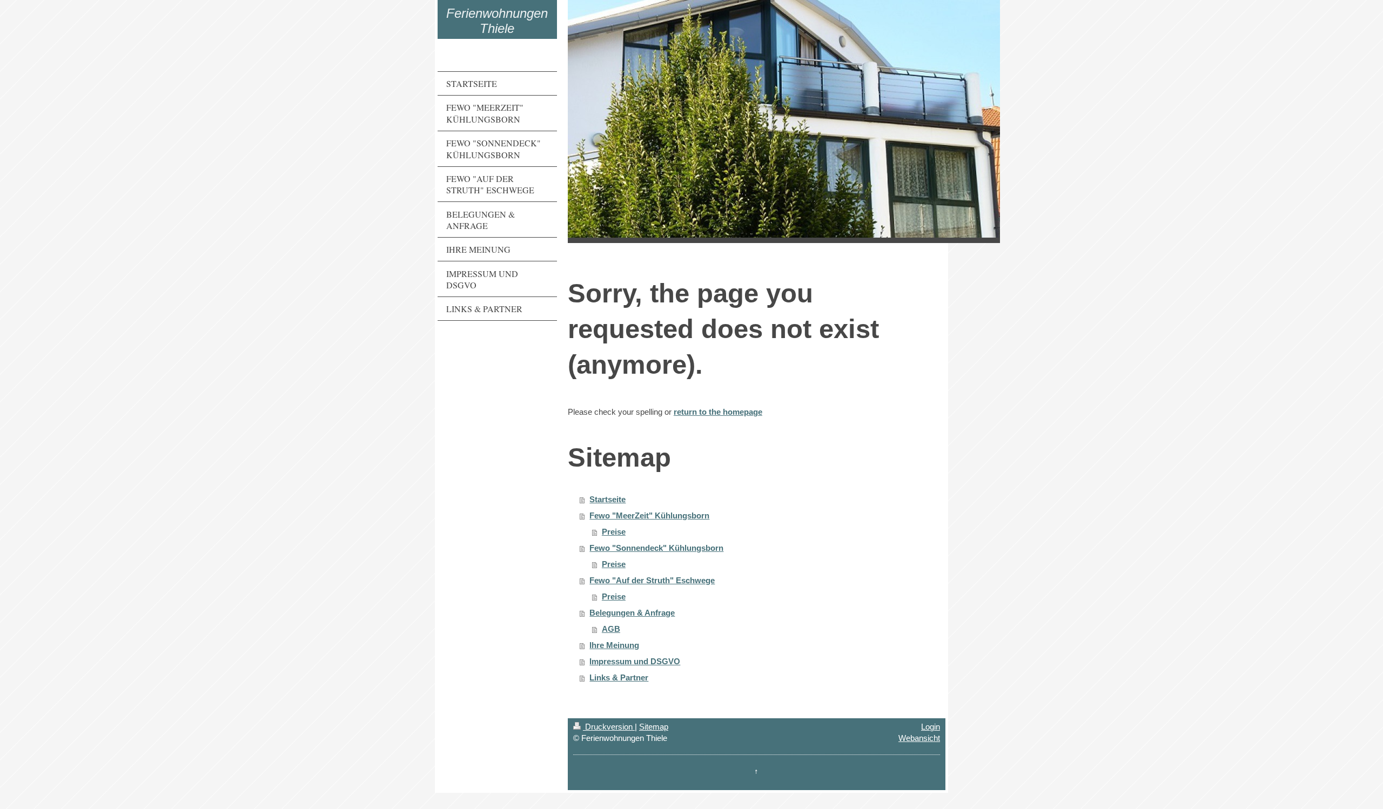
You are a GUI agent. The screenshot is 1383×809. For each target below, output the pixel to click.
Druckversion (609, 726)
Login (930, 726)
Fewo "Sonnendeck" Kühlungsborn (656, 547)
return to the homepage (718, 411)
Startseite (607, 499)
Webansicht (919, 738)
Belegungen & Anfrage (632, 612)
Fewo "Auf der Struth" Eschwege (652, 580)
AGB (611, 628)
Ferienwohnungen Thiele (497, 21)
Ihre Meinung (614, 645)
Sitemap (653, 726)
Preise (614, 531)
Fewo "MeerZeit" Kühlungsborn (649, 515)
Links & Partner (618, 677)
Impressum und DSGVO (634, 661)
